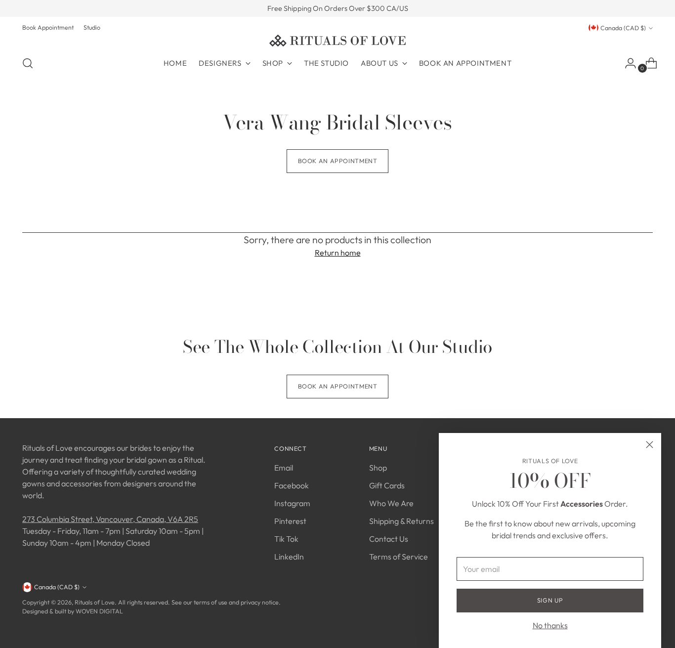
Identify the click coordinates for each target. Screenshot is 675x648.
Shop (378, 468)
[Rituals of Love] (337, 40)
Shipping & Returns (401, 521)
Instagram (292, 503)
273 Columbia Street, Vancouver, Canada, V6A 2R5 (110, 519)
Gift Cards (387, 485)
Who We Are (391, 503)
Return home (338, 253)
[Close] (649, 444)
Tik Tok (286, 539)
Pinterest (290, 521)
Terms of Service (398, 557)
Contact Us (388, 539)
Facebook (291, 485)
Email (283, 468)
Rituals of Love (95, 602)
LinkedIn (289, 557)
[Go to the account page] (626, 63)
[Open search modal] (28, 63)
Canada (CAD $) (623, 28)
